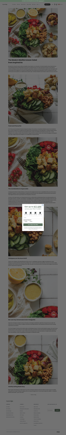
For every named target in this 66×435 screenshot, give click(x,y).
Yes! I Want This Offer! (33, 224)
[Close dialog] (42, 205)
